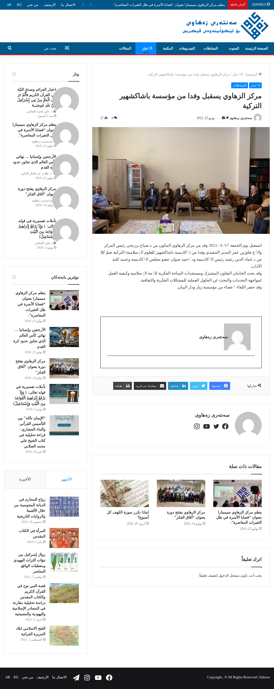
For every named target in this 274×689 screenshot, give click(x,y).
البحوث (234, 48)
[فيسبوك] (225, 425)
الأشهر (66, 479)
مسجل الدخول (228, 575)
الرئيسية (251, 74)
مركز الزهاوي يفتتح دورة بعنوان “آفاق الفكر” (30, 366)
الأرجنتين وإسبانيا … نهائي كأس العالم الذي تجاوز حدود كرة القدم (34, 162)
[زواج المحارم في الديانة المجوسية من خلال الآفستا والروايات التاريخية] (64, 507)
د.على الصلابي (43, 243)
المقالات (125, 48)
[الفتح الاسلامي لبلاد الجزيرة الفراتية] (64, 636)
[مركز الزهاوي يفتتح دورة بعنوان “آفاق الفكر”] (181, 493)
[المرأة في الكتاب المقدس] (64, 538)
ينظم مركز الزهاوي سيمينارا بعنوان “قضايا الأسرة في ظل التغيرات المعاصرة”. (169, 5)
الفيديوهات (187, 48)
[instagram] (252, 364)
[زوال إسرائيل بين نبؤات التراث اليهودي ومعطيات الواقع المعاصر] (64, 562)
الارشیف (50, 5)
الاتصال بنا (68, 5)
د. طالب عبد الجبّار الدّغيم (36, 173)
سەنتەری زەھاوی (241, 118)
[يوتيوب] (206, 425)
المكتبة (168, 48)
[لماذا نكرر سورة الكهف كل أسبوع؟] (124, 493)
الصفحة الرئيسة (256, 48)
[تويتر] (215, 425)
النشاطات (211, 48)
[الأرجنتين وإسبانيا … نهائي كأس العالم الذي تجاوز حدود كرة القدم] (64, 337)
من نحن (32, 5)
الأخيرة (25, 479)
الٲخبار (147, 48)
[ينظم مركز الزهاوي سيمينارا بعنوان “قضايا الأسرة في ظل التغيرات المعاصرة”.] (237, 493)
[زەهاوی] (225, 26)
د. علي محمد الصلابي (39, 111)
